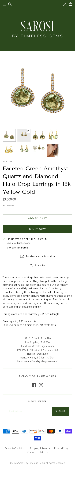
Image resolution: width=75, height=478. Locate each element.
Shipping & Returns (40, 448)
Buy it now (37, 229)
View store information (17, 248)
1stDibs (44, 452)
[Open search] (10, 4)
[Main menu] (4, 4)
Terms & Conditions (15, 448)
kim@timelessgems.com (41, 346)
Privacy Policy (61, 448)
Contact (31, 452)
